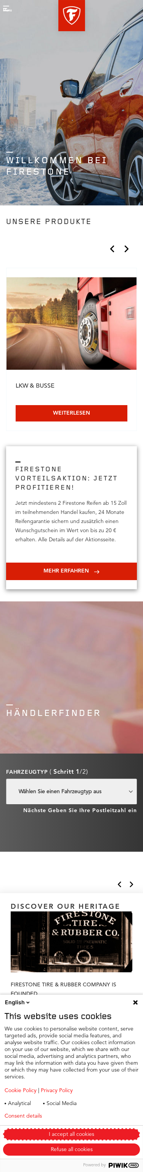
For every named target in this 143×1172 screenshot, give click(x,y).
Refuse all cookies (72, 1149)
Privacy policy (79, 1116)
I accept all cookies (71, 1134)
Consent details (23, 1116)
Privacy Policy (57, 1090)
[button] (71, 15)
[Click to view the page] (71, 325)
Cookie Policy (21, 1090)
